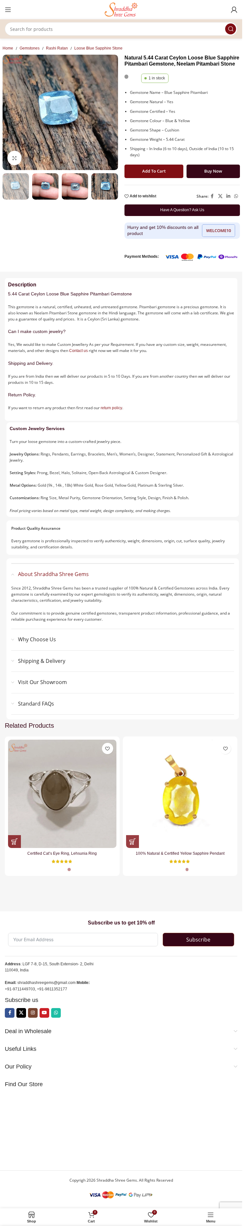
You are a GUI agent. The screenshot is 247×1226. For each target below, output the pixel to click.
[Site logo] (121, 9)
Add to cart (154, 171)
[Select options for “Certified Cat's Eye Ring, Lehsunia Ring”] (14, 841)
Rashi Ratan (57, 48)
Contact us (78, 350)
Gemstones (30, 48)
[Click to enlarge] (14, 158)
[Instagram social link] (33, 1013)
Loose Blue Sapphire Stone (98, 48)
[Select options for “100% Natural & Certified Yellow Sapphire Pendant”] (132, 841)
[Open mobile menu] (8, 9)
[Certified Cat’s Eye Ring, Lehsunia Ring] (62, 794)
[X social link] (220, 196)
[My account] (234, 9)
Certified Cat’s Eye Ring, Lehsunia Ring (62, 853)
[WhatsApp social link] (236, 196)
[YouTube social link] (44, 1013)
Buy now (213, 171)
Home (8, 48)
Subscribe (198, 939)
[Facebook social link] (212, 196)
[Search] (230, 28)
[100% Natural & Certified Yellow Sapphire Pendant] (180, 794)
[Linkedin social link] (228, 196)
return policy (111, 408)
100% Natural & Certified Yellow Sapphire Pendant (180, 853)
